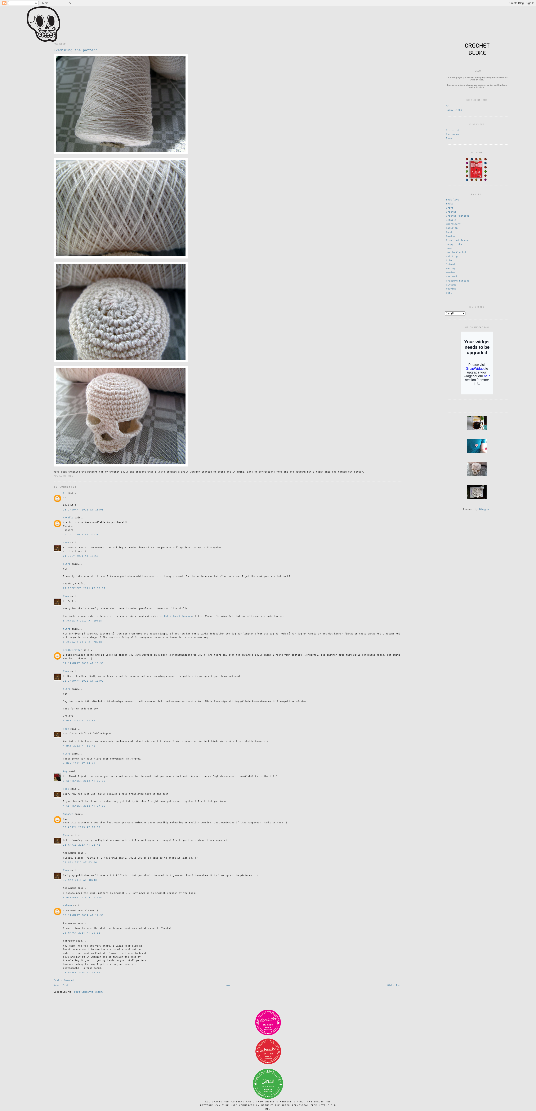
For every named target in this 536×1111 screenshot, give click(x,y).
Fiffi (66, 564)
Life (449, 260)
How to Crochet (456, 252)
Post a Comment (64, 980)
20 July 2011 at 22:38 (81, 534)
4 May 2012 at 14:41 (79, 763)
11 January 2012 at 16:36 (83, 663)
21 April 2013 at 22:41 (81, 845)
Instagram (452, 134)
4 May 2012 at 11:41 (79, 745)
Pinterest (452, 130)
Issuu (449, 138)
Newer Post (61, 985)
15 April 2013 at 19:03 (81, 827)
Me (447, 106)
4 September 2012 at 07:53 (84, 806)
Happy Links (454, 110)
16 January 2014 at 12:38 (83, 915)
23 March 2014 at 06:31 (81, 932)
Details (451, 220)
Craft (449, 208)
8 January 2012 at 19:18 (82, 620)
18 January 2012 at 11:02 (83, 681)
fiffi (66, 629)
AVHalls (68, 517)
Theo (66, 542)
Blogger (484, 509)
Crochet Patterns (457, 215)
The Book (452, 276)
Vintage (451, 284)
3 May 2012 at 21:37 (79, 720)
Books (449, 203)
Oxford (450, 264)
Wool (449, 293)
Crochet (451, 212)
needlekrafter (72, 650)
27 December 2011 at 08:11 (84, 588)
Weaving (451, 288)
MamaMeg (68, 814)
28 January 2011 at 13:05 (83, 509)
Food (449, 232)
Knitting (452, 256)
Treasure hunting (457, 280)
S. (64, 492)
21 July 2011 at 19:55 (81, 556)
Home (228, 985)
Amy (65, 771)
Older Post (394, 985)
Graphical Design (457, 240)
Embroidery (453, 224)
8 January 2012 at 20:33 (82, 642)
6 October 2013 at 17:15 (82, 897)
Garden (450, 236)
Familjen (452, 228)
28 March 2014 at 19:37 (81, 972)
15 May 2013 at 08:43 (80, 880)
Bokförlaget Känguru (178, 616)
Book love (452, 199)
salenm (67, 905)
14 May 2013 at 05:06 (80, 862)
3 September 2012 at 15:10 (84, 781)
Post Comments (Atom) (88, 992)
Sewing (450, 268)
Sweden (450, 272)
